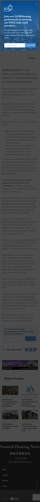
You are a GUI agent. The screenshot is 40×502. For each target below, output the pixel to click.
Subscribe (30, 45)
